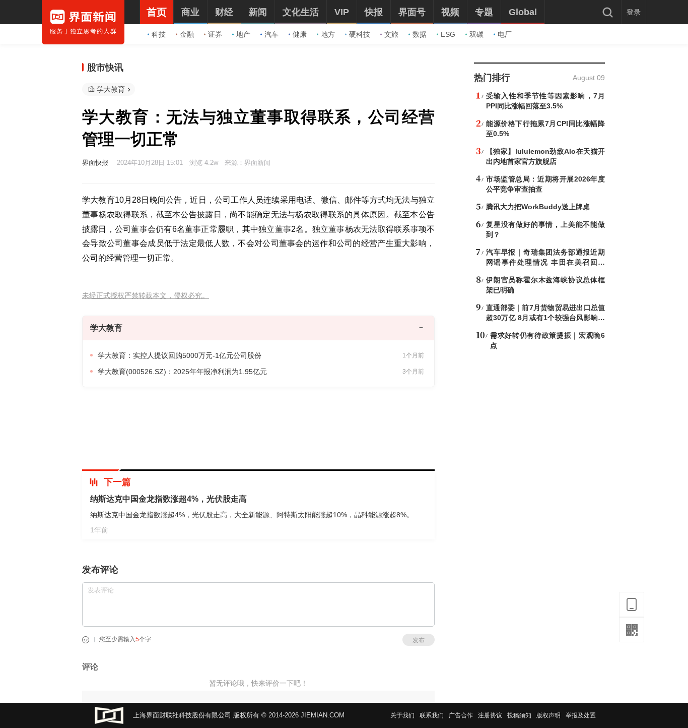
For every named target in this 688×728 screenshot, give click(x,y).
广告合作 (461, 715)
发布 (418, 640)
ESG (448, 34)
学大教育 (111, 89)
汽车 (271, 34)
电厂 (505, 34)
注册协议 (490, 715)
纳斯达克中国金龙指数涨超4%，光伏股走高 (168, 499)
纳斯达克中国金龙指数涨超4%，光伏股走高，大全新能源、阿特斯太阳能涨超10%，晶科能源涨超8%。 (252, 515)
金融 (187, 34)
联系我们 (432, 715)
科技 (159, 34)
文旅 (391, 34)
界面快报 (95, 162)
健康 (300, 34)
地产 (243, 34)
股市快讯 (105, 68)
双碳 (476, 34)
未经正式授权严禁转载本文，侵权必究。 (145, 295)
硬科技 (359, 34)
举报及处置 (581, 715)
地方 (328, 34)
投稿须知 (519, 715)
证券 (215, 34)
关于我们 (402, 715)
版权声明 (548, 715)
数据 (419, 34)
